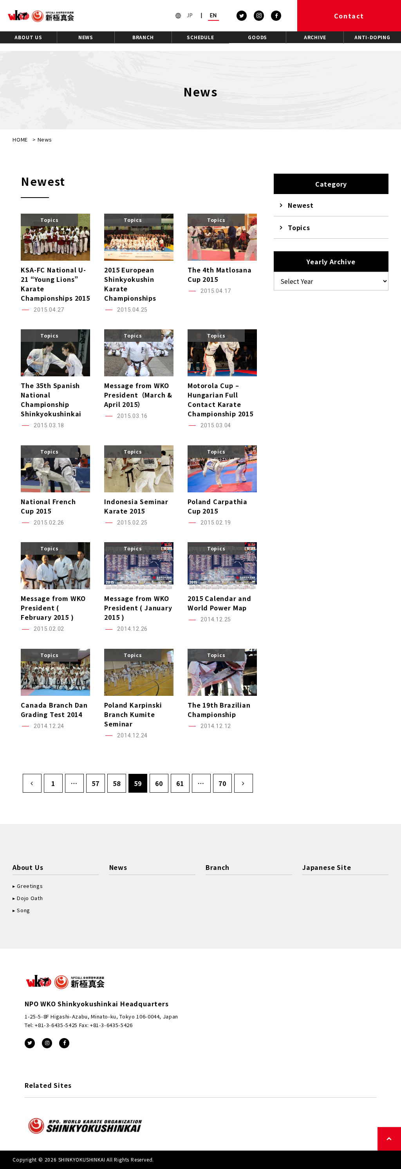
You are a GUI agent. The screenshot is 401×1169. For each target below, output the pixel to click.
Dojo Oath (30, 898)
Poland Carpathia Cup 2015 (217, 506)
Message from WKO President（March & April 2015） (138, 395)
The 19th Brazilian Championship (219, 709)
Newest (301, 205)
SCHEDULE (200, 37)
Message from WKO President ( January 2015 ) (138, 608)
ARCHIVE (315, 37)
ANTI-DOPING (372, 37)
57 (95, 783)
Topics (299, 227)
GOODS (257, 37)
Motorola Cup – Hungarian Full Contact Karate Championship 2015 (220, 399)
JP (190, 15)
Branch (217, 867)
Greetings (30, 885)
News (118, 867)
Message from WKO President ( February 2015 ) (53, 608)
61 (180, 783)
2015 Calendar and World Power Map (219, 603)
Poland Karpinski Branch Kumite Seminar (133, 714)
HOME (20, 139)
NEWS (85, 37)
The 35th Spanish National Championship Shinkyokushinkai (51, 399)
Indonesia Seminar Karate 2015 (136, 506)
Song (23, 910)
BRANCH (143, 37)
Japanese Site (326, 867)
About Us (28, 867)
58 (117, 783)
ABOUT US (28, 37)
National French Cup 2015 (48, 506)
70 (222, 783)
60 (159, 783)
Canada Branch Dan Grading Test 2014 (54, 709)
